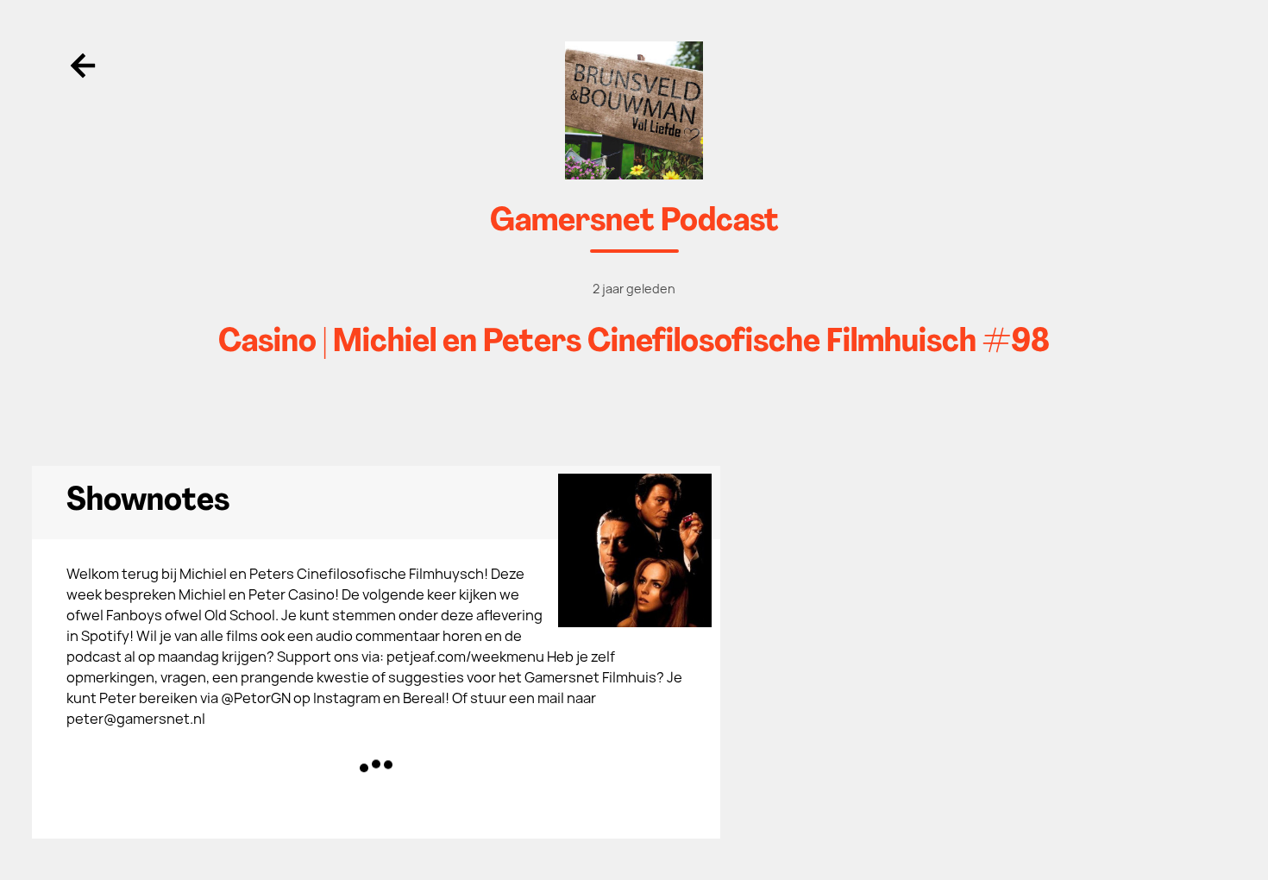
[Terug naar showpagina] (634, 110)
